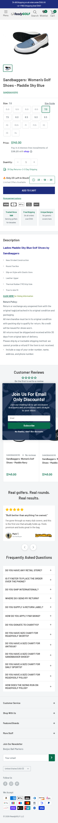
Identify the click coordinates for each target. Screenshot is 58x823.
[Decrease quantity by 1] (18, 162)
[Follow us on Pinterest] (17, 784)
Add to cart (29, 190)
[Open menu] (5, 12)
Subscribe (29, 425)
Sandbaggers (10, 92)
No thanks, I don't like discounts (29, 431)
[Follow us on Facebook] (5, 784)
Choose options (33, 476)
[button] (25, 547)
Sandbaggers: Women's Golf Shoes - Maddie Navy (20, 460)
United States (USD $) (14, 768)
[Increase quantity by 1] (34, 162)
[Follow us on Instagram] (11, 784)
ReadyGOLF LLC (17, 816)
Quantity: (8, 162)
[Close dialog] (53, 386)
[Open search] (35, 11)
